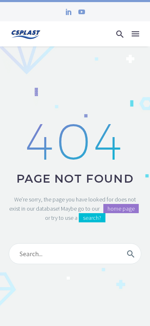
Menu (135, 34)
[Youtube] (81, 11)
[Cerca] (130, 253)
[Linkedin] (68, 11)
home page (121, 208)
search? (92, 218)
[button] (120, 34)
